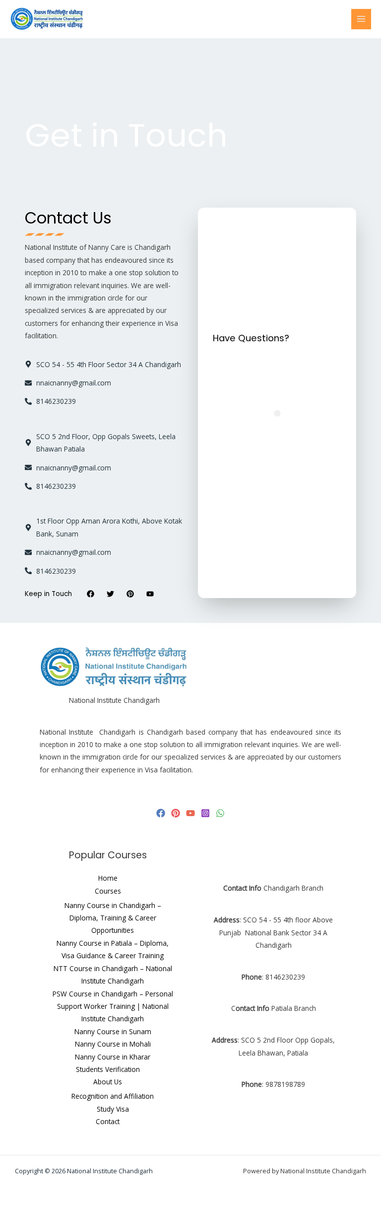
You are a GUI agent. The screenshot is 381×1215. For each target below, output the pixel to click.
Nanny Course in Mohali (113, 1044)
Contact (108, 1121)
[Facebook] (160, 813)
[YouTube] (190, 813)
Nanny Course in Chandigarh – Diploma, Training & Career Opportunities (112, 918)
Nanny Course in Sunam (112, 1031)
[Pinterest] (175, 813)
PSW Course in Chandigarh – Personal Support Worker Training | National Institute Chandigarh (113, 1006)
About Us (107, 1081)
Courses (108, 891)
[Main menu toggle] (361, 19)
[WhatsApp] (220, 813)
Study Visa (113, 1109)
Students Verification (108, 1069)
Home (108, 878)
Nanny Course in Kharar (112, 1057)
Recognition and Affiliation (112, 1096)
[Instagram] (205, 813)
